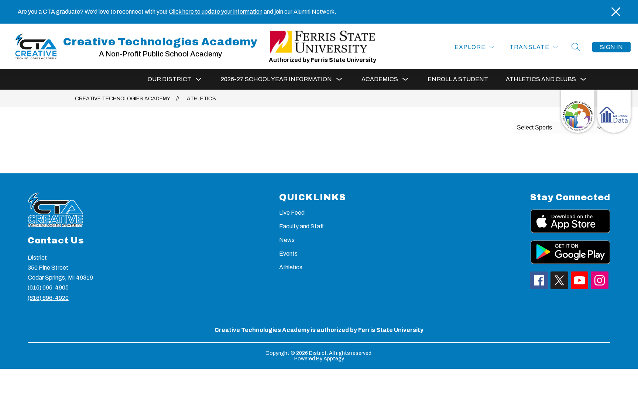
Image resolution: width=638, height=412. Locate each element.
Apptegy (333, 358)
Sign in (611, 47)
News (287, 240)
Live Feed (292, 213)
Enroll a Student (458, 79)
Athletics (201, 98)
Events (288, 253)
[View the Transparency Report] (577, 111)
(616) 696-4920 (48, 298)
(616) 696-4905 (48, 287)
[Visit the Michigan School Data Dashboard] (614, 111)
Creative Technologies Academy (122, 98)
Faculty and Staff (301, 226)
